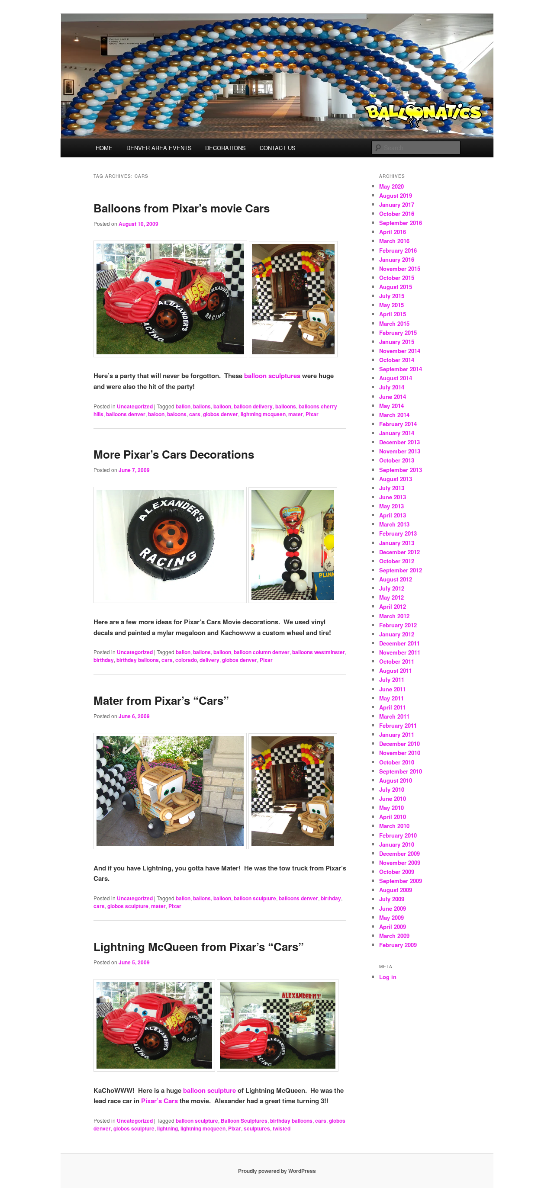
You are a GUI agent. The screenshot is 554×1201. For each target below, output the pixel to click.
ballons (202, 406)
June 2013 (392, 497)
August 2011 (395, 670)
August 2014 (395, 378)
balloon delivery (253, 406)
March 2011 (394, 716)
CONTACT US (278, 148)
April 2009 (392, 926)
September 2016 (400, 222)
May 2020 (391, 186)
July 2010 (391, 789)
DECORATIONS (225, 148)
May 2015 (391, 305)
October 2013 (396, 460)
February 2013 (398, 533)
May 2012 (391, 597)
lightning (167, 1128)
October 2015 (396, 277)
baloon (156, 414)
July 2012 (391, 588)
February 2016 (398, 250)
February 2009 (398, 945)
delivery (209, 660)
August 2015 (395, 287)
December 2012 (399, 552)
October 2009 (396, 871)
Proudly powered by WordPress (277, 1171)
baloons (177, 414)
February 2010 (398, 835)
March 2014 (394, 415)
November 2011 (399, 652)
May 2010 (391, 807)
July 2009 (391, 899)
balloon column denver (262, 652)
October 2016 (396, 213)
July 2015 (391, 296)
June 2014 (392, 396)
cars (194, 414)
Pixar (312, 414)
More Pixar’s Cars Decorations (173, 454)
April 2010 (392, 816)
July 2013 (391, 488)
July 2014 (391, 387)
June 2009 (392, 908)
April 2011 (392, 707)
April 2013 (392, 515)
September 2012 (400, 570)
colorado (186, 660)
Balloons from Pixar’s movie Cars (181, 208)
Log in (387, 977)
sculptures (257, 1128)
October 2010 (396, 762)
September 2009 (400, 881)
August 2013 (395, 479)
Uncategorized (135, 406)
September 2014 (400, 369)
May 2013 (391, 506)
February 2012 (398, 625)
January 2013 (396, 543)
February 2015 (398, 332)
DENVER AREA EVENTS (159, 148)
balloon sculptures (272, 375)
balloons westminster (318, 652)
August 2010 (395, 780)
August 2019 (395, 195)
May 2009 (391, 917)
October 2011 (396, 661)
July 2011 (391, 679)
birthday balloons (137, 660)
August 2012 (395, 579)
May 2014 (391, 405)
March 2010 (394, 826)
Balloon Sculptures (244, 1120)
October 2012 (396, 561)
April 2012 (392, 606)
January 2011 (396, 734)
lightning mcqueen (263, 414)
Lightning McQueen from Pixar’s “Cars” (198, 946)
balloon (222, 406)
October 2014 (396, 360)
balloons (285, 406)
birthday (103, 660)
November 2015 (399, 268)
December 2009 (399, 853)
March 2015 (394, 323)
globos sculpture (127, 906)
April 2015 (392, 314)
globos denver (220, 414)
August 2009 (395, 890)
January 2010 (396, 844)
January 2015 (396, 341)
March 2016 (394, 241)
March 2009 (394, 935)
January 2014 (396, 433)
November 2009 (399, 862)
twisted (281, 1128)
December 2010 (399, 743)
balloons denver (125, 414)
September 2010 (400, 771)
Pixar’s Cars (159, 1100)
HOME (104, 148)
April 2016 (392, 232)
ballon (183, 406)
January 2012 (396, 634)
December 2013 (399, 442)
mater (295, 414)
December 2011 (399, 643)
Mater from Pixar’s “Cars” (161, 700)
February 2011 (398, 725)
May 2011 (391, 698)
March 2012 (394, 616)
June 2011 (392, 689)
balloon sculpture (255, 898)
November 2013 (399, 451)
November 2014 (399, 351)
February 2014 (398, 424)
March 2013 (394, 524)
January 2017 (396, 204)
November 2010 (399, 752)
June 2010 (392, 798)
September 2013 (400, 470)
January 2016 (396, 259)
